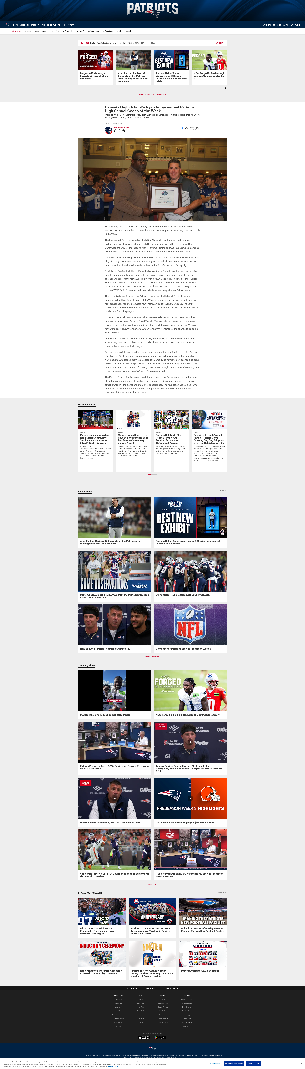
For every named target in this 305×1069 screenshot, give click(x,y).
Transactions (141, 1015)
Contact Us (187, 1026)
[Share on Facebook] (182, 130)
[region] (152, 1063)
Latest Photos (118, 1011)
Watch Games (163, 1022)
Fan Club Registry (187, 1003)
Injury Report (141, 1007)
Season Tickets (163, 1007)
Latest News (118, 999)
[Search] (263, 24)
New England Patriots (121, 127)
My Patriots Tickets (163, 1003)
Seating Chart (163, 1015)
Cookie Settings (214, 1063)
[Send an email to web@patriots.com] (123, 130)
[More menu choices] (77, 25)
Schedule (141, 1019)
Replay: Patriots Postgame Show (103, 43)
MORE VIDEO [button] (152, 884)
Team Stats (141, 1011)
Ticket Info (163, 999)
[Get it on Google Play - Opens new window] (160, 1039)
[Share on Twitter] (187, 130)
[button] (146, 88)
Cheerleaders (118, 1022)
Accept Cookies (253, 1063)
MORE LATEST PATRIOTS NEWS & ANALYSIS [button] (152, 94)
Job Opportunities (187, 1022)
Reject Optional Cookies (234, 1063)
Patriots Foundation (118, 1015)
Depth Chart (141, 1003)
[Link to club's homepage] (7, 25)
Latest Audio (119, 1007)
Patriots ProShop (186, 999)
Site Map (118, 1026)
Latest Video (119, 1003)
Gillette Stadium (163, 1019)
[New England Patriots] (152, 1049)
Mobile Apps (187, 1015)
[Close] (301, 1063)
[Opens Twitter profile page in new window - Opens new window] (119, 130)
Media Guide (187, 1019)
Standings (141, 1022)
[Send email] (192, 130)
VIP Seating (163, 1011)
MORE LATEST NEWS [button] (152, 657)
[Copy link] (197, 129)
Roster (141, 999)
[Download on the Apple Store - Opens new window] (144, 1038)
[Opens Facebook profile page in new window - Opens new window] (115, 130)
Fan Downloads (187, 1011)
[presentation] (226, 88)
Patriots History (119, 1019)
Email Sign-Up (187, 1007)
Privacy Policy (113, 1066)
